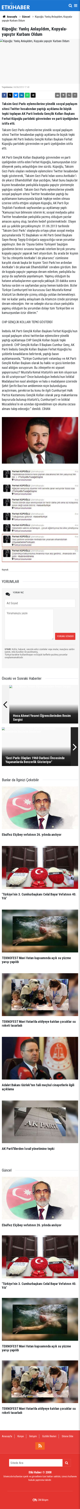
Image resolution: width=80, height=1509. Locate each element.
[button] (63, 95)
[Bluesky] (15, 95)
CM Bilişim (43, 1499)
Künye (20, 1436)
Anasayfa (11, 16)
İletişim (33, 1436)
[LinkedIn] (21, 95)
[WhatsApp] (27, 95)
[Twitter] (10, 95)
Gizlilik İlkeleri (49, 1436)
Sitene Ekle (67, 1436)
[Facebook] (4, 95)
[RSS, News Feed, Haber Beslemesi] (40, 1446)
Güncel (26, 16)
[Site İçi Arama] (70, 5)
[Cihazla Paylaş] (33, 95)
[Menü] (75, 5)
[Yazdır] (57, 95)
